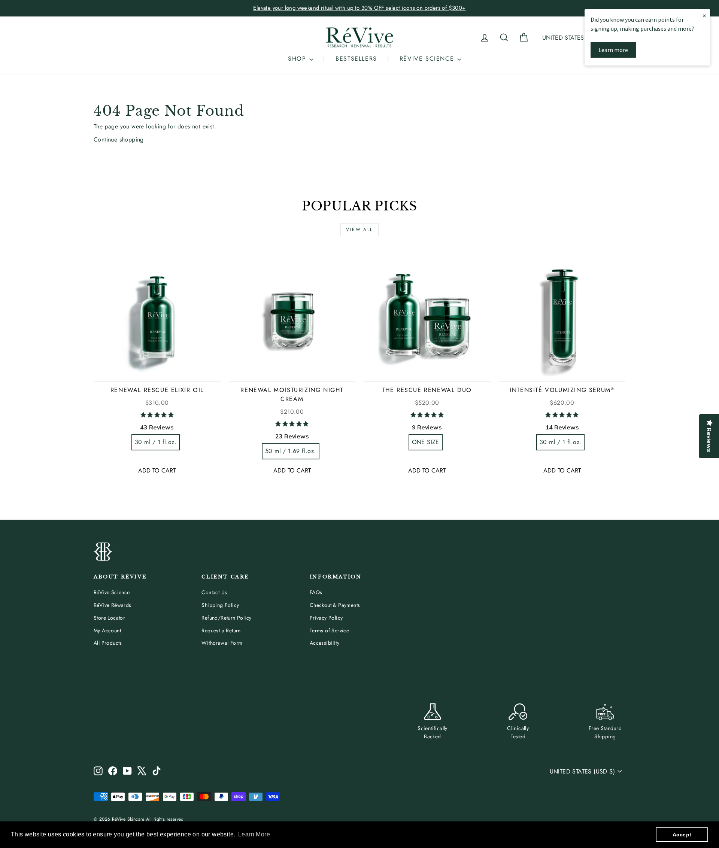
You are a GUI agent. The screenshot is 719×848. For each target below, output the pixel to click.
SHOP (298, 58)
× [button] (704, 15)
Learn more (613, 50)
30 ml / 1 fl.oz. (155, 442)
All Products (108, 643)
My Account (107, 630)
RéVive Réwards (112, 605)
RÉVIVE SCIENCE (428, 58)
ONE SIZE (425, 442)
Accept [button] (682, 835)
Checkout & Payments (335, 605)
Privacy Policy (326, 617)
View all (359, 229)
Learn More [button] (254, 834)
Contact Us (214, 592)
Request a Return (220, 630)
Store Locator (109, 617)
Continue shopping (119, 139)
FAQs (316, 592)
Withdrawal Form (221, 643)
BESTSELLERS (356, 58)
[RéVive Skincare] (359, 38)
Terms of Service (329, 630)
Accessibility (324, 643)
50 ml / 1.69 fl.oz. (290, 451)
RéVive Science (112, 592)
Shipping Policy (220, 605)
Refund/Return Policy (226, 617)
